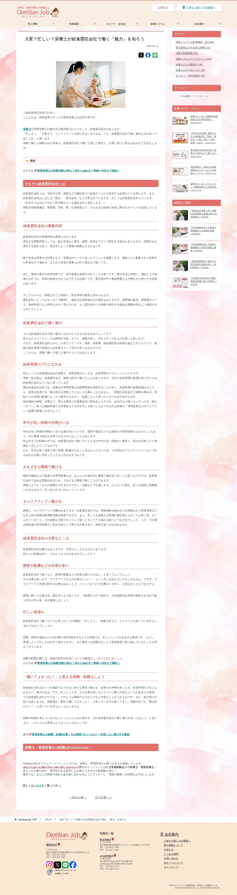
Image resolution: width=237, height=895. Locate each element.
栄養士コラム (157, 23)
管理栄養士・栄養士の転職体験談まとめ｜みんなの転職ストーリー (203, 170)
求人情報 (32, 23)
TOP (27, 819)
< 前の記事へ (78, 797)
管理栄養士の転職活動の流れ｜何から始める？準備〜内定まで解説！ (78, 170)
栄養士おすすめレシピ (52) (190, 70)
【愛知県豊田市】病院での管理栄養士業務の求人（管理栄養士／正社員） (203, 264)
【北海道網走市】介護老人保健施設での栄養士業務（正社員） (203, 230)
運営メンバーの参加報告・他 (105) (195, 42)
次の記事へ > (103, 797)
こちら (38, 785)
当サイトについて (173, 862)
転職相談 (74, 23)
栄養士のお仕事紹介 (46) (189, 64)
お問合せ (163, 7)
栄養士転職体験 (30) (187, 53)
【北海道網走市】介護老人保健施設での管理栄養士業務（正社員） (203, 247)
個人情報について (173, 845)
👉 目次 (30, 160)
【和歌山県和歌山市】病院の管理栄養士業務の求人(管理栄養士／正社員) (204, 213)
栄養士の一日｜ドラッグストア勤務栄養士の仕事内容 (204, 187)
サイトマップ (171, 867)
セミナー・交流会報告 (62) (190, 75)
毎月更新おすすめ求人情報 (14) (193, 47)
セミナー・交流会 (116, 23)
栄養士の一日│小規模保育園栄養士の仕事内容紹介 (204, 119)
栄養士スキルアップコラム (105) (193, 59)
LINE (155, 55)
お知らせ (168, 849)
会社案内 (199, 23)
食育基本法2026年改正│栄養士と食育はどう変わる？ (204, 153)
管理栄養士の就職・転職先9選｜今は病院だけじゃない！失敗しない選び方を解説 (81, 734)
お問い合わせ (171, 858)
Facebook (148, 55)
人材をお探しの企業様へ (201, 7)
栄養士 (27, 129)
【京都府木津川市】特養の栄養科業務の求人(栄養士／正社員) (204, 281)
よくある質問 (171, 854)
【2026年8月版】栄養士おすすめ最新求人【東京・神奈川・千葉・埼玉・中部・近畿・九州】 (203, 138)
